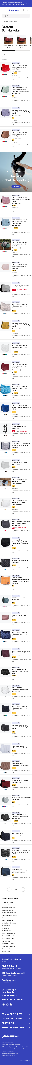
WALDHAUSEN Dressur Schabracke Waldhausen (20, 688)
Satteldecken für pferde (8, 46)
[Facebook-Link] (3, 1004)
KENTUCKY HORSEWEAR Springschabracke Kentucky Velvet (21, 111)
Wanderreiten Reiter (8, 946)
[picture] (5, 67)
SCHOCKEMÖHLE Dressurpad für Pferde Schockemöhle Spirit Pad (21, 445)
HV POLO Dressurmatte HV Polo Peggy (20, 561)
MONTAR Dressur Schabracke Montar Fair (21, 598)
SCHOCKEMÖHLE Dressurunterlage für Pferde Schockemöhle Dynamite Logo (21, 542)
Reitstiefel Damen (7, 949)
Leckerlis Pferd (6, 951)
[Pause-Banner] (26, 3)
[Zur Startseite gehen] (14, 10)
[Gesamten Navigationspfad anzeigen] (2, 21)
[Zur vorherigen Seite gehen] (9, 889)
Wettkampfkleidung (8, 933)
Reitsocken (5, 928)
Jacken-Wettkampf (8, 938)
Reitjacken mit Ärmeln (9, 923)
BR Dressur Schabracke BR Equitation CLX (20, 286)
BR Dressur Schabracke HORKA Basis (19, 463)
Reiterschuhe (6, 925)
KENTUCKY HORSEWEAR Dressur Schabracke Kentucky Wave (19, 481)
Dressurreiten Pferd (8, 910)
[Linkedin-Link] (11, 1004)
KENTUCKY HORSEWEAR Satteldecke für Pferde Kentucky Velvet (19, 67)
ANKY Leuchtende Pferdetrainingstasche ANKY (21, 834)
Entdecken (16, 186)
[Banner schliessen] (28, 3)
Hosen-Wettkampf (8, 936)
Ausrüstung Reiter (8, 943)
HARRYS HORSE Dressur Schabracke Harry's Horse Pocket (20, 306)
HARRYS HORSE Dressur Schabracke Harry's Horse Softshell (20, 347)
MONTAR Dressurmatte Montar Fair (19, 616)
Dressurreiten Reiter (8, 907)
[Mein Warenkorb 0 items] (28, 10)
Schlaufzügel (6, 941)
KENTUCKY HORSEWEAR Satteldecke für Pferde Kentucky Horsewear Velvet (20, 89)
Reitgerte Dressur (7, 902)
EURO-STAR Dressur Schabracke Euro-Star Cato (20, 747)
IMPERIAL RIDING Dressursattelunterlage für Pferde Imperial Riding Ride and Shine (21, 580)
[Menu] (4, 10)
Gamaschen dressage (9, 912)
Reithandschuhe (7, 930)
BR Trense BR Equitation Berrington (19, 427)
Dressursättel (6, 905)
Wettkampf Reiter (7, 920)
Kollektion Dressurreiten (9, 915)
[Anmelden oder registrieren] (24, 10)
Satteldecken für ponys (21, 46)
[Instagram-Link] (7, 1004)
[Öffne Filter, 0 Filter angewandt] (4, 55)
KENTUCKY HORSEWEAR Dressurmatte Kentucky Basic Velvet (21, 407)
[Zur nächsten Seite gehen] (23, 889)
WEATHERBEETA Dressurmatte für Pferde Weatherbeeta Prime (20, 871)
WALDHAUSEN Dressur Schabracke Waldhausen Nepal (20, 671)
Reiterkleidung (6, 918)
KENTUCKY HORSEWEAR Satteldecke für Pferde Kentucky (19, 266)
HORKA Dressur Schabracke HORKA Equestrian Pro (21, 522)
